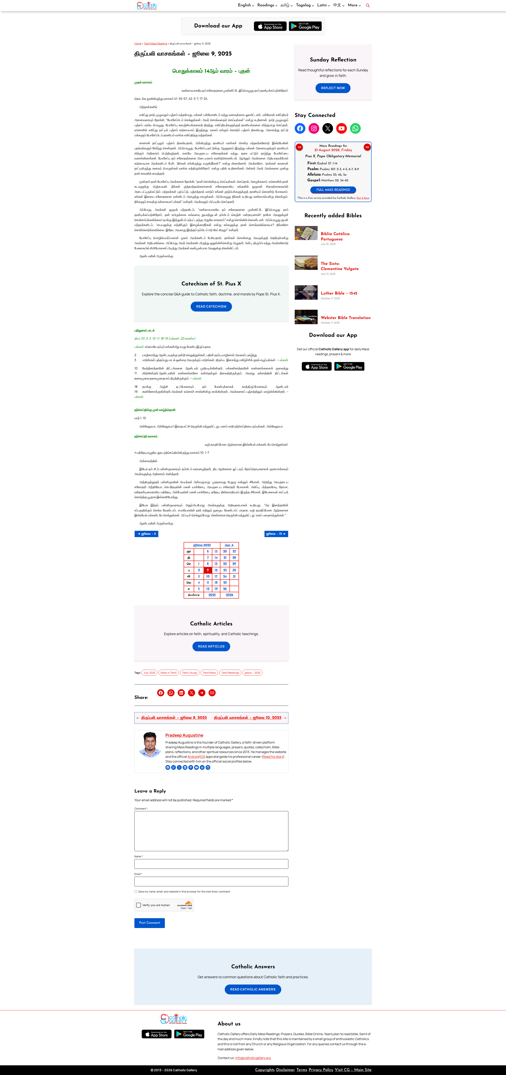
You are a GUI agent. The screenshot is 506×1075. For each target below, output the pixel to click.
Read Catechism (211, 306)
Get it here (362, 198)
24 (225, 576)
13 (216, 551)
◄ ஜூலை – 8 (146, 534)
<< (299, 147)
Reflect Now (333, 88)
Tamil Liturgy (189, 672)
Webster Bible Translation (346, 318)
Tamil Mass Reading (155, 43)
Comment (141, 808)
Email (138, 874)
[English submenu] (253, 5)
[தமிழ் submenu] (291, 5)
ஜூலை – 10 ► (276, 534)
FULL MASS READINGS (333, 190)
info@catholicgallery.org (253, 1058)
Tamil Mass (209, 672)
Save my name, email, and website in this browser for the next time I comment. (184, 891)
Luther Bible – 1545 (339, 294)
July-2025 (149, 672)
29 (234, 563)
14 (216, 557)
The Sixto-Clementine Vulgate (340, 266)
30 (234, 570)
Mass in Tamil (169, 672)
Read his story (273, 756)
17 (216, 576)
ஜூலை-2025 (202, 545)
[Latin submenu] (329, 5)
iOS (202, 756)
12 (207, 588)
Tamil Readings (230, 672)
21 (225, 557)
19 (216, 588)
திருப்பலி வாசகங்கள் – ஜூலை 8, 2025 (174, 718)
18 (216, 582)
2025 (212, 595)
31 (234, 576)
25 (225, 582)
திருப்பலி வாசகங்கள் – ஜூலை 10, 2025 (247, 718)
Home (137, 43)
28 (234, 557)
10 (208, 576)
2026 (229, 595)
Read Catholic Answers (253, 989)
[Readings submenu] (276, 5)
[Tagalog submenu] (313, 5)
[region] (333, 172)
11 (208, 582)
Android (193, 756)
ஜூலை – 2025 (252, 672)
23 (225, 570)
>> (367, 147)
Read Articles (211, 646)
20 (225, 551)
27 (234, 551)
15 (216, 563)
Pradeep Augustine (184, 735)
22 (225, 563)
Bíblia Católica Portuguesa (335, 236)
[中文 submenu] (343, 5)
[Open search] (368, 5)
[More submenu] (360, 5)
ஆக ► (229, 545)
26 (225, 588)
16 (216, 570)
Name (138, 856)
